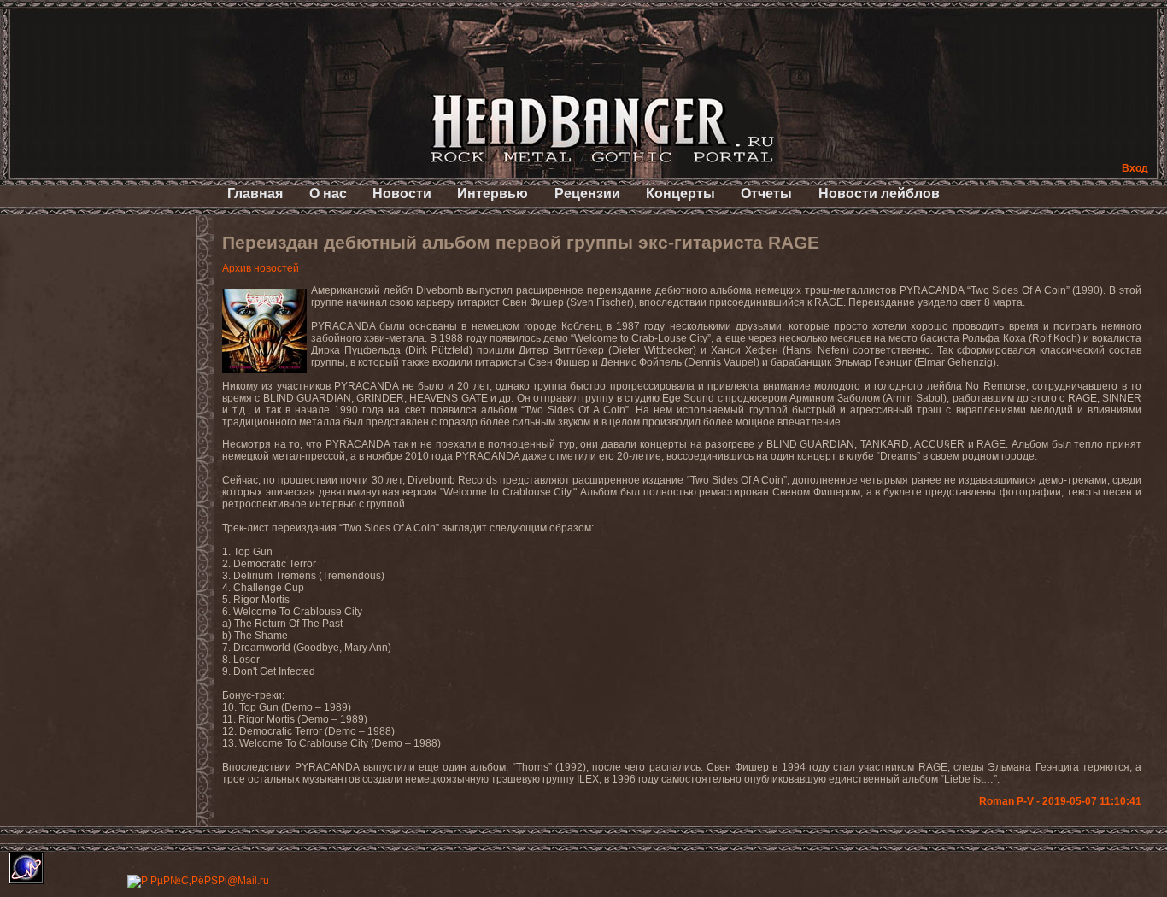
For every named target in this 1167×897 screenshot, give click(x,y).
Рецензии (587, 193)
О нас (328, 193)
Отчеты (766, 193)
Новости (401, 193)
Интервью (492, 193)
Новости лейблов (879, 193)
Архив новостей (260, 268)
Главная (255, 193)
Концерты (680, 193)
